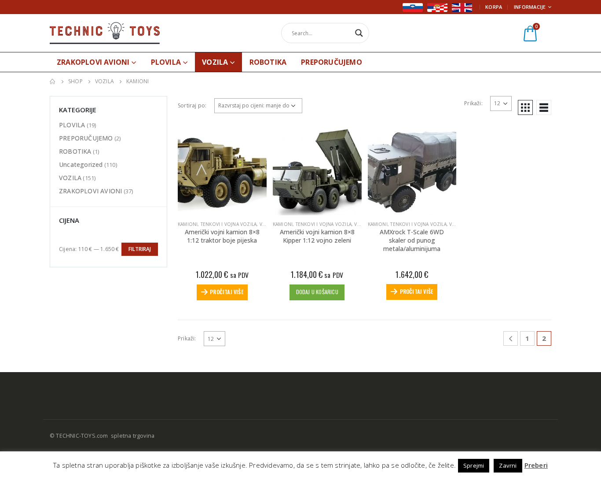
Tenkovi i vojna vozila (229, 224)
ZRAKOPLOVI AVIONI (93, 62)
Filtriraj (139, 249)
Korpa (493, 7)
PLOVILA (166, 62)
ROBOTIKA (268, 62)
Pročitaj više (226, 291)
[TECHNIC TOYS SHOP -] (105, 33)
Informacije (530, 7)
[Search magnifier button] (359, 33)
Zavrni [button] (508, 465)
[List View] (543, 107)
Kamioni (188, 224)
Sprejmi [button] (473, 465)
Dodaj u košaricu (317, 291)
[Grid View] (525, 107)
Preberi (536, 465)
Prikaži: (473, 103)
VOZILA (215, 62)
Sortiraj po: (192, 105)
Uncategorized (81, 164)
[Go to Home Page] (53, 81)
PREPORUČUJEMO (331, 62)
